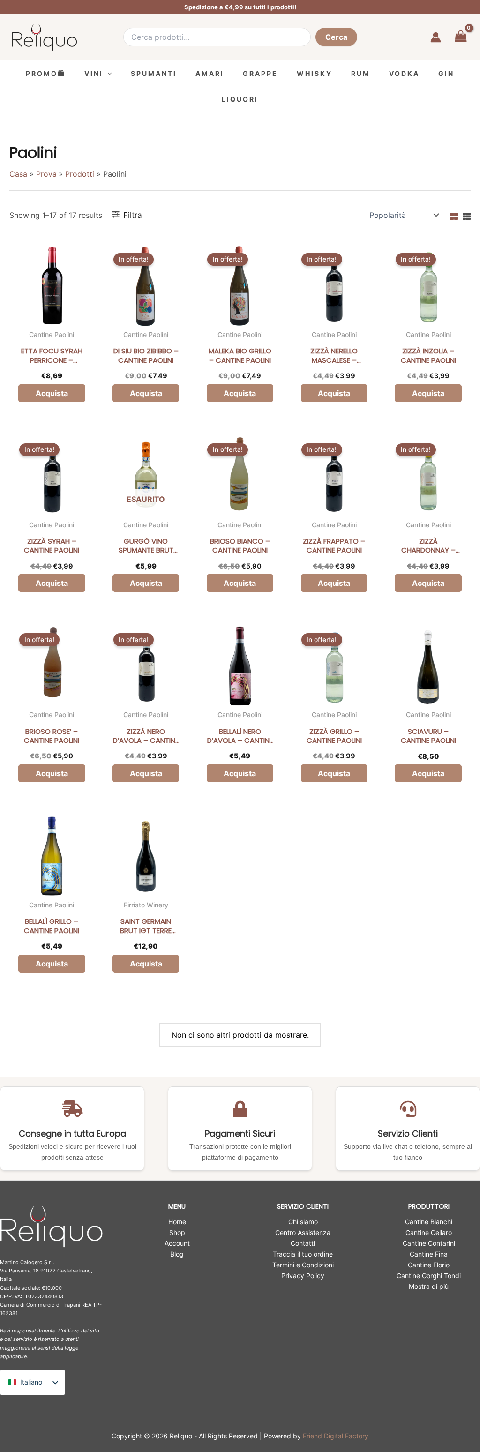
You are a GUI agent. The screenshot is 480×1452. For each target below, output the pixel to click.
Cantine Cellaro (428, 1232)
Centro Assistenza (302, 1232)
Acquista (146, 583)
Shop (177, 1232)
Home (177, 1222)
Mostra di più (429, 1286)
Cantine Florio (429, 1265)
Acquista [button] (52, 393)
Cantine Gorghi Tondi (429, 1276)
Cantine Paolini (51, 334)
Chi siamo (303, 1222)
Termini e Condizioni (303, 1265)
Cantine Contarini (429, 1243)
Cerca (336, 37)
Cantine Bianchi (428, 1222)
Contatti (303, 1243)
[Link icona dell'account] (435, 37)
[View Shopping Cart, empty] (460, 37)
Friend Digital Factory (335, 1436)
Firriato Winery (146, 905)
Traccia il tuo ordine (303, 1254)
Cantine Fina (429, 1254)
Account (177, 1243)
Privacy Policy (302, 1276)
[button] (107, 73)
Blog (177, 1254)
